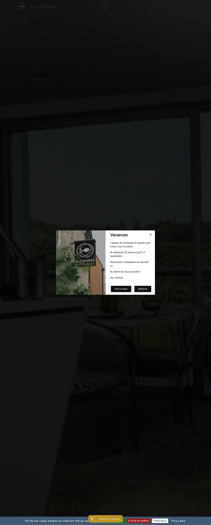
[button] (151, 234)
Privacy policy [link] (178, 520)
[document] (105, 262)
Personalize (160, 520)
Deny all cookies (139, 520)
